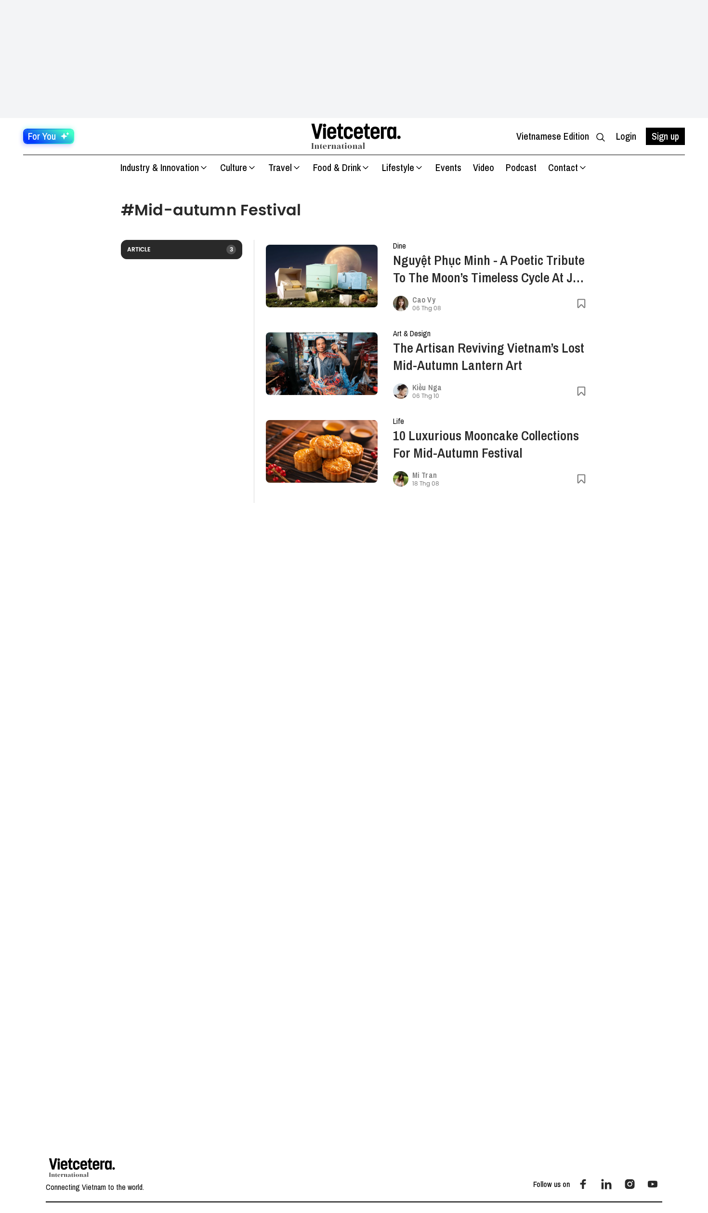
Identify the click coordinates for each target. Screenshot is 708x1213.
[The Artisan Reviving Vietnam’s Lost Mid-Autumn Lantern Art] (322, 364)
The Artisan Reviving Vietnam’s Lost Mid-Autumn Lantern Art (488, 356)
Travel (280, 167)
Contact (563, 167)
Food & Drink (337, 167)
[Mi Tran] (400, 479)
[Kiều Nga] (400, 391)
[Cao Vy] (400, 303)
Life (398, 421)
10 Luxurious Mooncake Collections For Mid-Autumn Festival (486, 444)
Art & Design (412, 333)
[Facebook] (583, 1184)
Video (483, 167)
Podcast (521, 167)
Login (626, 136)
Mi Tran (424, 475)
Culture (233, 167)
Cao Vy (423, 299)
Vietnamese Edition (552, 136)
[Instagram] (629, 1184)
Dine (399, 245)
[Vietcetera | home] (82, 1167)
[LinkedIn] (606, 1184)
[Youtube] (652, 1184)
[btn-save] (581, 303)
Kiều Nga (427, 387)
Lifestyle (398, 167)
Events (448, 167)
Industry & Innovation (159, 167)
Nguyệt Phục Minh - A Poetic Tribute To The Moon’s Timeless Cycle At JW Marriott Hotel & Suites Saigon (489, 268)
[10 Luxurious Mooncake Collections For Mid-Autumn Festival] (322, 451)
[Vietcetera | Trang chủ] (355, 136)
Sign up (665, 136)
